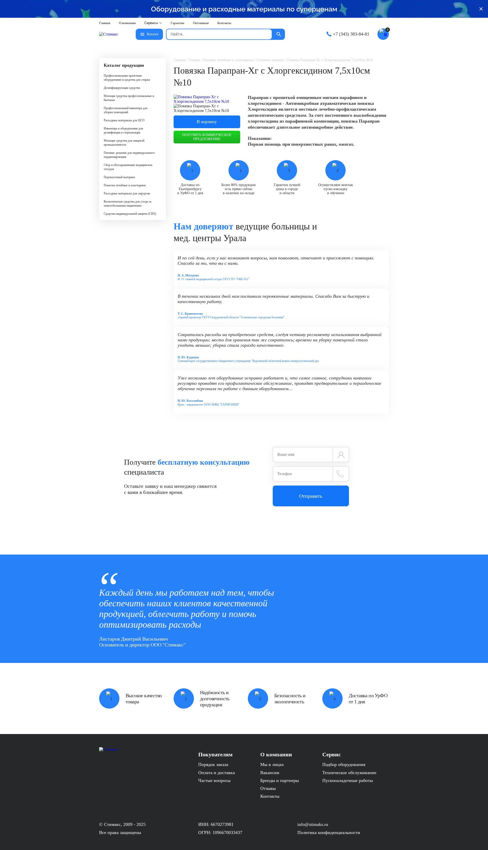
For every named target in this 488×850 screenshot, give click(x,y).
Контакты (269, 796)
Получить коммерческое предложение (207, 137)
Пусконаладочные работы (347, 780)
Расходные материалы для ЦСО (124, 120)
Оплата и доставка (216, 772)
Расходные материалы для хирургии (127, 193)
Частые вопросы (214, 780)
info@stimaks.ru (312, 824)
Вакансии (269, 772)
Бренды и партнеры (279, 780)
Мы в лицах (272, 764)
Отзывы (268, 788)
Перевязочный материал (119, 177)
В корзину (207, 121)
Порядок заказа (213, 764)
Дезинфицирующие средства (122, 88)
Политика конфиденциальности (328, 832)
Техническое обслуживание (349, 772)
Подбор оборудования (343, 764)
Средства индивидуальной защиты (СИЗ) (130, 213)
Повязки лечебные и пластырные (125, 185)
